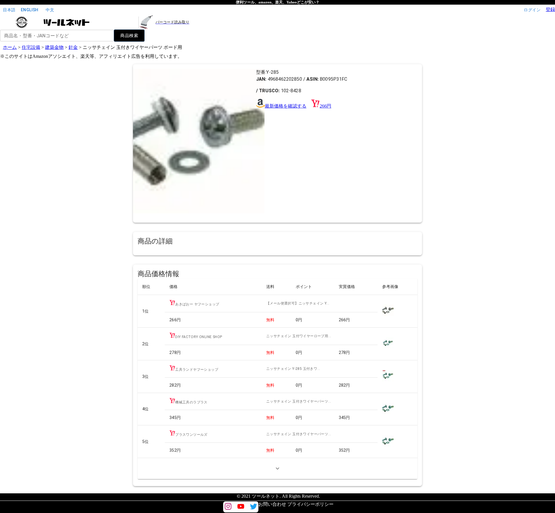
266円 (325, 106)
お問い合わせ (272, 504)
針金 (73, 47)
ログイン (532, 10)
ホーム (10, 47)
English (29, 10)
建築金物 (54, 47)
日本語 (9, 10)
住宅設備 (31, 47)
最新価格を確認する (285, 106)
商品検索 (129, 35)
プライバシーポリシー (310, 504)
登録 (550, 9)
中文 (50, 10)
